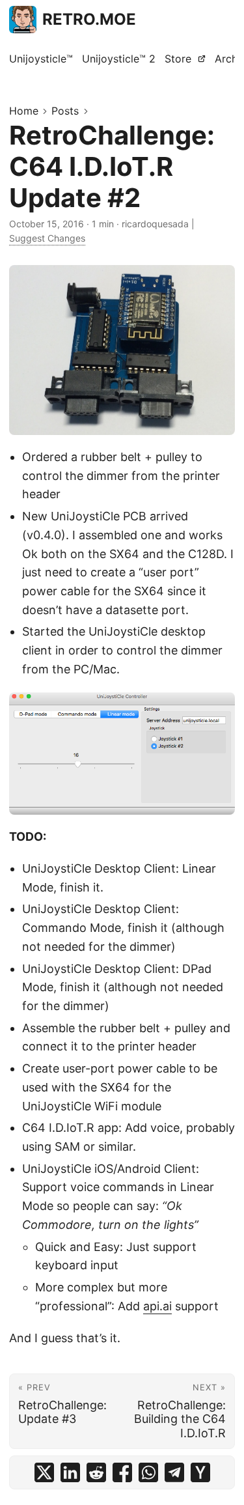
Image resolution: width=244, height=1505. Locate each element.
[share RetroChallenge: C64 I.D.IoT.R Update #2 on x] (44, 1472)
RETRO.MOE (89, 19)
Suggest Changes (47, 238)
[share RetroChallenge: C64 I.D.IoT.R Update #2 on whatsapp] (148, 1472)
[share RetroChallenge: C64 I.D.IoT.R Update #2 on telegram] (174, 1472)
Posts (65, 110)
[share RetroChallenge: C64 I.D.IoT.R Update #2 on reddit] (96, 1472)
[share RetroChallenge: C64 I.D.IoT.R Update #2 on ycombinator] (200, 1472)
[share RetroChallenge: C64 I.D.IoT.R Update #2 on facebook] (122, 1472)
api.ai (157, 1306)
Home (23, 110)
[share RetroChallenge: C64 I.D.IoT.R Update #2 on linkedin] (70, 1472)
